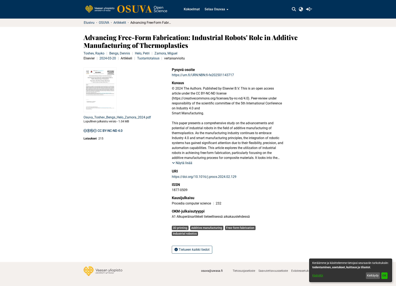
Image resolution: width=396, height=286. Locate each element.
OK (384, 275)
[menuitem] (216, 9)
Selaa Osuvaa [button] (215, 9)
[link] (128, 9)
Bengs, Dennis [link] (119, 53)
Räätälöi (317, 275)
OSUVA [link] (104, 23)
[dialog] (350, 270)
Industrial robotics (185, 233)
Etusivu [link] (89, 23)
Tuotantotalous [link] (148, 58)
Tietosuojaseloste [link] (244, 270)
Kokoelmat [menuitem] (192, 9)
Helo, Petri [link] (142, 53)
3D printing (180, 227)
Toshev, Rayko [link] (94, 53)
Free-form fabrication (240, 227)
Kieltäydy (373, 275)
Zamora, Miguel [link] (165, 53)
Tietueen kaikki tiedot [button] (194, 250)
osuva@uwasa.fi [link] (212, 270)
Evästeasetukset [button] (301, 270)
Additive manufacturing (206, 227)
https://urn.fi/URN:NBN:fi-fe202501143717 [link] (203, 75)
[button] (293, 9)
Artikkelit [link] (119, 23)
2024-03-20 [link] (107, 58)
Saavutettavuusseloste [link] (273, 270)
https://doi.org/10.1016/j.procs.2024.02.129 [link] (204, 177)
